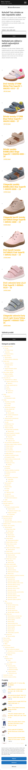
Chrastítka (8, 403)
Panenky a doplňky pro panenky (12, 470)
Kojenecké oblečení (7, 518)
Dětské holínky (11, 621)
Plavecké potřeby (7, 640)
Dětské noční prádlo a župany (13, 547)
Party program (8, 483)
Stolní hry (8, 389)
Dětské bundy (11, 568)
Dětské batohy (9, 365)
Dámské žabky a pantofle (13, 612)
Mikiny (6, 643)
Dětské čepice (11, 534)
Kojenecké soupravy (12, 597)
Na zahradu (7, 466)
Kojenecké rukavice (12, 594)
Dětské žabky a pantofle (13, 632)
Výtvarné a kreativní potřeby (12, 507)
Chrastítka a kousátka (10, 402)
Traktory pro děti (10, 492)
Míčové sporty (9, 658)
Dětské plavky (9, 551)
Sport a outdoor (6, 645)
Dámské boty (9, 603)
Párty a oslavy (6, 638)
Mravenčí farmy (9, 354)
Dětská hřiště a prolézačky (12, 429)
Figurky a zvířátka (9, 426)
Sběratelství (7, 396)
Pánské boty (9, 634)
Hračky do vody (11, 440)
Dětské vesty (11, 573)
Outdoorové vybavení (9, 647)
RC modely (10, 416)
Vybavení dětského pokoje (11, 368)
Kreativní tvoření (11, 509)
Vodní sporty (9, 664)
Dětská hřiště (11, 431)
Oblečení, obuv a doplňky (9, 525)
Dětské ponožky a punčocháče (13, 553)
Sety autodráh (11, 413)
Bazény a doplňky (9, 374)
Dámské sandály (11, 606)
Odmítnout (14, 762)
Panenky (8, 474)
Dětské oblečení (7, 355)
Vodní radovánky (10, 438)
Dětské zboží (6, 361)
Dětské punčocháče (12, 557)
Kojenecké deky (8, 520)
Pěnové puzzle (9, 370)
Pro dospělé (6, 642)
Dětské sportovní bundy (13, 571)
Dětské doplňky (9, 533)
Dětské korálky (9, 461)
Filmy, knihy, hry (6, 378)
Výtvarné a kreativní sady (15, 510)
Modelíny (10, 464)
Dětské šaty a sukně (11, 559)
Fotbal (9, 660)
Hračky (4, 400)
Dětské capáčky (11, 619)
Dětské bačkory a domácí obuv (15, 616)
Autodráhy (8, 411)
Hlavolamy (10, 383)
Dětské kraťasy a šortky (11, 542)
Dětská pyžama (11, 549)
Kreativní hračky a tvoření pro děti (12, 459)
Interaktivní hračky (10, 457)
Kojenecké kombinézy (13, 586)
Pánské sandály (11, 636)
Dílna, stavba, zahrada (8, 372)
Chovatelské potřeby (8, 346)
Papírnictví (7, 475)
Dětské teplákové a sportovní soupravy (15, 575)
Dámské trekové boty (12, 610)
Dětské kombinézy (12, 570)
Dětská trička (11, 531)
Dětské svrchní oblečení (11, 566)
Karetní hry (10, 392)
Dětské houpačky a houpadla (12, 433)
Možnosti (14, 766)
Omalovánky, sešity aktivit (12, 477)
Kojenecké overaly (12, 590)
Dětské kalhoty (8, 357)
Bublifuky (8, 468)
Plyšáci (7, 488)
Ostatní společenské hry (11, 385)
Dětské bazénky (9, 376)
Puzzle (7, 387)
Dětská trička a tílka (10, 529)
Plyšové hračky (8, 486)
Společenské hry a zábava (11, 379)
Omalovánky (10, 479)
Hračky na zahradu (9, 427)
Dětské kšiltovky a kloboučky (11, 359)
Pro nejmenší (8, 494)
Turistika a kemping (10, 653)
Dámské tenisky (11, 608)
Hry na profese (9, 450)
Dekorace (8, 485)
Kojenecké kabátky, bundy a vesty (15, 582)
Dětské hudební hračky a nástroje (14, 444)
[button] (26, 745)
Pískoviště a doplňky (11, 435)
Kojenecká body (11, 579)
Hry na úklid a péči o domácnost (13, 451)
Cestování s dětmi (9, 363)
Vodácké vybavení (12, 671)
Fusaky (7, 366)
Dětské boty (9, 614)
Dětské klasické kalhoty (13, 540)
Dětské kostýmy (10, 446)
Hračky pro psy (9, 350)
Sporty (6, 656)
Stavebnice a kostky (9, 496)
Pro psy (6, 348)
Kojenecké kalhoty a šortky (14, 584)
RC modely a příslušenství (12, 414)
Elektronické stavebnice (11, 498)
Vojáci (6, 499)
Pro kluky (7, 490)
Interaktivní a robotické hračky (12, 455)
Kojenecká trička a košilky (13, 581)
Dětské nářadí (9, 448)
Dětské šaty (10, 560)
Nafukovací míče (10, 424)
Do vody (6, 422)
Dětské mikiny (11, 546)
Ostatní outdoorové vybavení (12, 649)
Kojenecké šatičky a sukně (14, 595)
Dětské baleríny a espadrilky (14, 618)
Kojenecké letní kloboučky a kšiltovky (13, 522)
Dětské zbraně (9, 420)
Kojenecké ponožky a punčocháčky (16, 592)
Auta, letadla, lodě (10, 409)
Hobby (4, 394)
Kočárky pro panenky (11, 472)
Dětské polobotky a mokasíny (14, 625)
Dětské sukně (11, 562)
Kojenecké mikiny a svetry (14, 588)
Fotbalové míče (12, 662)
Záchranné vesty (13, 673)
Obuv (6, 601)
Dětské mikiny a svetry (11, 544)
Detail (9, 91)
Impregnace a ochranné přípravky (15, 651)
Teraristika (7, 352)
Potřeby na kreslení (12, 512)
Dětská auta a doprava (10, 407)
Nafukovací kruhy (13, 667)
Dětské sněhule (11, 629)
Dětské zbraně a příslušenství (11, 418)
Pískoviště (10, 437)
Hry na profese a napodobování (12, 442)
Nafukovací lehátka (13, 669)
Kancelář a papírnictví (8, 503)
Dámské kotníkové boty (13, 605)
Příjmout (14, 758)
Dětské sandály (11, 627)
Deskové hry (10, 390)
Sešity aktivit (10, 481)
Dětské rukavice (11, 536)
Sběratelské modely (10, 398)
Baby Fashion (5, 2)
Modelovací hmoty (10, 462)
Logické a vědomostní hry (12, 381)
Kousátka (8, 405)
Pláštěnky (10, 654)
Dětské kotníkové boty (13, 623)
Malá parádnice (9, 453)
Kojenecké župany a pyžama (14, 599)
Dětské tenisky (11, 630)
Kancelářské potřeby (8, 516)
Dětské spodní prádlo (11, 564)
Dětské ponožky (11, 555)
